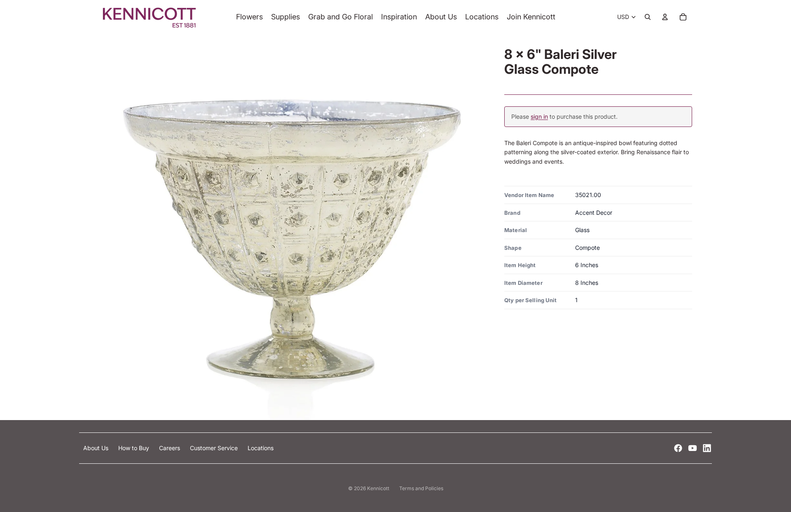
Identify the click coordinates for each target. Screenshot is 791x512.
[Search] (648, 17)
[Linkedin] (707, 448)
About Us (96, 447)
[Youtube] (692, 448)
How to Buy (134, 447)
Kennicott (378, 488)
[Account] (665, 17)
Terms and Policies (421, 488)
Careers (170, 447)
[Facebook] (678, 448)
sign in (539, 116)
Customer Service (214, 447)
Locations (261, 447)
